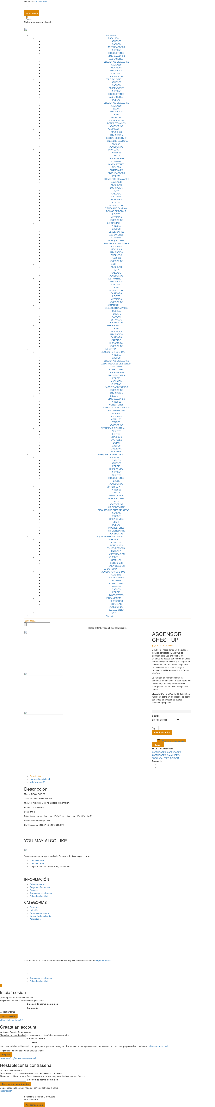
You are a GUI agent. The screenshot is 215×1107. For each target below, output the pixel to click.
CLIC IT (116, 501)
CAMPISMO (113, 129)
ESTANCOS (116, 255)
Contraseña (32, 1007)
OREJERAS (116, 448)
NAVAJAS (116, 258)
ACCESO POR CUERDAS (113, 351)
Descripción (35, 776)
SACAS (116, 108)
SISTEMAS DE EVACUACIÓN (116, 407)
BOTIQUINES (116, 545)
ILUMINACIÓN (116, 70)
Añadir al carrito (162, 732)
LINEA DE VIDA (116, 469)
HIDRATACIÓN (116, 205)
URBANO (113, 539)
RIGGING (116, 580)
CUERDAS (116, 50)
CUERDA (116, 310)
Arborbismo (35, 918)
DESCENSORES (116, 88)
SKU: (154, 748)
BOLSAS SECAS (116, 120)
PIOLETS (116, 167)
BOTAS (116, 442)
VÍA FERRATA (113, 486)
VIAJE (113, 263)
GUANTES (116, 117)
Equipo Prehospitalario (40, 915)
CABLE (116, 480)
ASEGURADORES (116, 47)
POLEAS (116, 99)
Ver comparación (34, 1104)
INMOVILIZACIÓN (116, 554)
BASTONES (116, 199)
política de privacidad (158, 1046)
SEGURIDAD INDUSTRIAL (113, 428)
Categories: (167, 748)
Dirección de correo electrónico (42, 1003)
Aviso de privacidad (39, 896)
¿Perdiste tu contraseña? (11, 1019)
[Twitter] (158, 767)
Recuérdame (8, 1011)
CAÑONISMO (113, 222)
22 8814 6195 (38, 860)
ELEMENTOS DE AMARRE (116, 61)
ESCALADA (113, 38)
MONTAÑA (113, 149)
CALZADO (116, 73)
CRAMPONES (116, 170)
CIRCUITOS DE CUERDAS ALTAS (113, 510)
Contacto (34, 890)
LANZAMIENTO (116, 609)
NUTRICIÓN (116, 217)
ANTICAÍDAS (116, 366)
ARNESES (116, 41)
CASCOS (116, 44)
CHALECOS (116, 436)
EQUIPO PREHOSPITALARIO (110, 536)
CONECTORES (116, 369)
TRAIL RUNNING (113, 278)
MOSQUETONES (116, 52)
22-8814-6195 (41, 1)
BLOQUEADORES (116, 55)
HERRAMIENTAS (113, 598)
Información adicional (40, 779)
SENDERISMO (113, 325)
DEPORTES (110, 35)
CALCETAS (116, 196)
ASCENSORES (116, 58)
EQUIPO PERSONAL (116, 548)
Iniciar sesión (32, 13)
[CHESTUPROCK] (43, 692)
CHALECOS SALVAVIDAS (116, 307)
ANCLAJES (116, 64)
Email (34, 1042)
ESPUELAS (116, 603)
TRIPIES (116, 422)
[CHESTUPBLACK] (43, 731)
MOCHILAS (116, 67)
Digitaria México (103, 960)
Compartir (157, 761)
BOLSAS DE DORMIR (116, 137)
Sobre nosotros (37, 884)
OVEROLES (116, 439)
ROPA (116, 114)
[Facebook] (158, 764)
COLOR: (156, 715)
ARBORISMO (110, 568)
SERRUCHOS (116, 601)
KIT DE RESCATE (116, 410)
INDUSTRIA (110, 348)
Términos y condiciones (41, 893)
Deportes (34, 907)
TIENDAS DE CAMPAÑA (116, 140)
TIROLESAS (113, 457)
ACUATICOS (113, 304)
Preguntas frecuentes (40, 887)
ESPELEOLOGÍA (113, 79)
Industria (34, 910)
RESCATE (116, 313)
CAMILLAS (116, 419)
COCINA (116, 143)
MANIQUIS (116, 551)
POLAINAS (116, 451)
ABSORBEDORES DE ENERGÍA (116, 363)
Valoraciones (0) (37, 781)
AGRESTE (113, 557)
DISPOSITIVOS (116, 595)
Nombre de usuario (35, 1038)
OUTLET (110, 615)
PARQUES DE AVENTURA (110, 454)
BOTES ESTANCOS (116, 123)
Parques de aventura (39, 913)
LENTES (116, 214)
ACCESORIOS (116, 76)
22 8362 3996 (38, 863)
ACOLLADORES (116, 577)
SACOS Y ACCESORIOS (116, 387)
